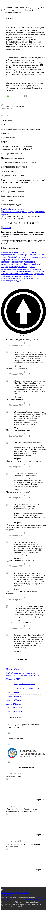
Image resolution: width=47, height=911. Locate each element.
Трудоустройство (8, 171)
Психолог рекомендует (11, 205)
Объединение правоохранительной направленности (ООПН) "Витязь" (17, 148)
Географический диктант (12, 153)
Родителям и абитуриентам (13, 196)
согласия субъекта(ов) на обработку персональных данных (23, 898)
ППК (3, 124)
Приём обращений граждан (13, 209)
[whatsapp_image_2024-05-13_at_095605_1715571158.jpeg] (25, 96)
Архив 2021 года (13, 704)
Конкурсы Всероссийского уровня (26, 688)
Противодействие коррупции (14, 167)
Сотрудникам (7, 200)
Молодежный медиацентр (12, 158)
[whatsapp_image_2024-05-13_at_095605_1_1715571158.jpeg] (8, 96)
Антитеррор (6, 120)
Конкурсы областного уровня (24, 684)
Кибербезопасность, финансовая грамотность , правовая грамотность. (22, 674)
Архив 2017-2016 (14, 711)
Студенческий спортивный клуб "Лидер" (19, 162)
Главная (4, 115)
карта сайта (6, 895)
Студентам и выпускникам (13, 176)
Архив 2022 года (13, 700)
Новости (5, 133)
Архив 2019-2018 (14, 708)
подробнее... (40, 799)
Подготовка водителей (11, 187)
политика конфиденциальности (15, 893)
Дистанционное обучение (12, 191)
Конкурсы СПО (13, 679)
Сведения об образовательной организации (20, 129)
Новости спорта (8, 138)
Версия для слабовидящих (12, 219)
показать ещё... (23, 659)
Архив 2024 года (13, 692)
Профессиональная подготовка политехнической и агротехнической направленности (23, 181)
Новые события (13, 669)
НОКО (4, 142)
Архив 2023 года (13, 696)
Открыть (17, 366)
